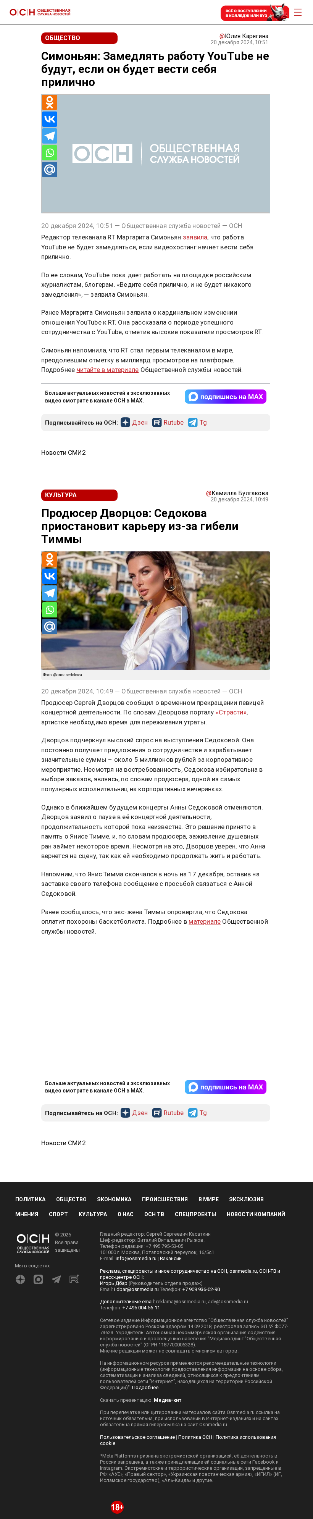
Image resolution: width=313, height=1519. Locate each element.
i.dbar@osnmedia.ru (136, 1426)
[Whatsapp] (49, 152)
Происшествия (165, 1336)
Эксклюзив (246, 1336)
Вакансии (171, 1395)
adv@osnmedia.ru (228, 1438)
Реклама (65, 878)
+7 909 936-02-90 (201, 1426)
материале (205, 1058)
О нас (126, 1351)
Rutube (174, 422)
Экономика (114, 1336)
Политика (30, 1336)
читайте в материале (108, 369)
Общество (71, 1336)
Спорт (58, 1351)
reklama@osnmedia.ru (181, 1438)
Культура (93, 1351)
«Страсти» (231, 712)
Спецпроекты (195, 1351)
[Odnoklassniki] (49, 102)
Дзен (140, 422)
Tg (203, 422)
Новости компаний (256, 1351)
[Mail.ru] (49, 169)
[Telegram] (49, 136)
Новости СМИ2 (63, 452)
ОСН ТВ (154, 1351)
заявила (195, 237)
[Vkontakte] (49, 119)
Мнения (26, 1351)
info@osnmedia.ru (136, 1395)
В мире (208, 1336)
